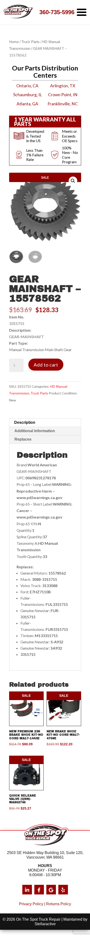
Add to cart (46, 364)
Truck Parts (30, 42)
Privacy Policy (31, 904)
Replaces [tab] (22, 439)
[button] (73, 181)
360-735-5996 (56, 12)
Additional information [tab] (34, 431)
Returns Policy (58, 904)
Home (14, 42)
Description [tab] (24, 422)
